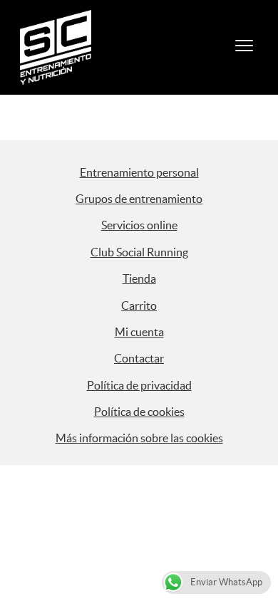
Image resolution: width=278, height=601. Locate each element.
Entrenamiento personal (139, 172)
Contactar (139, 358)
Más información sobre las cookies (139, 438)
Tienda (139, 278)
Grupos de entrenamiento (139, 198)
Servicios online (139, 225)
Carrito (139, 305)
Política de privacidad (139, 385)
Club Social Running (139, 252)
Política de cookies (139, 411)
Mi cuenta (139, 331)
